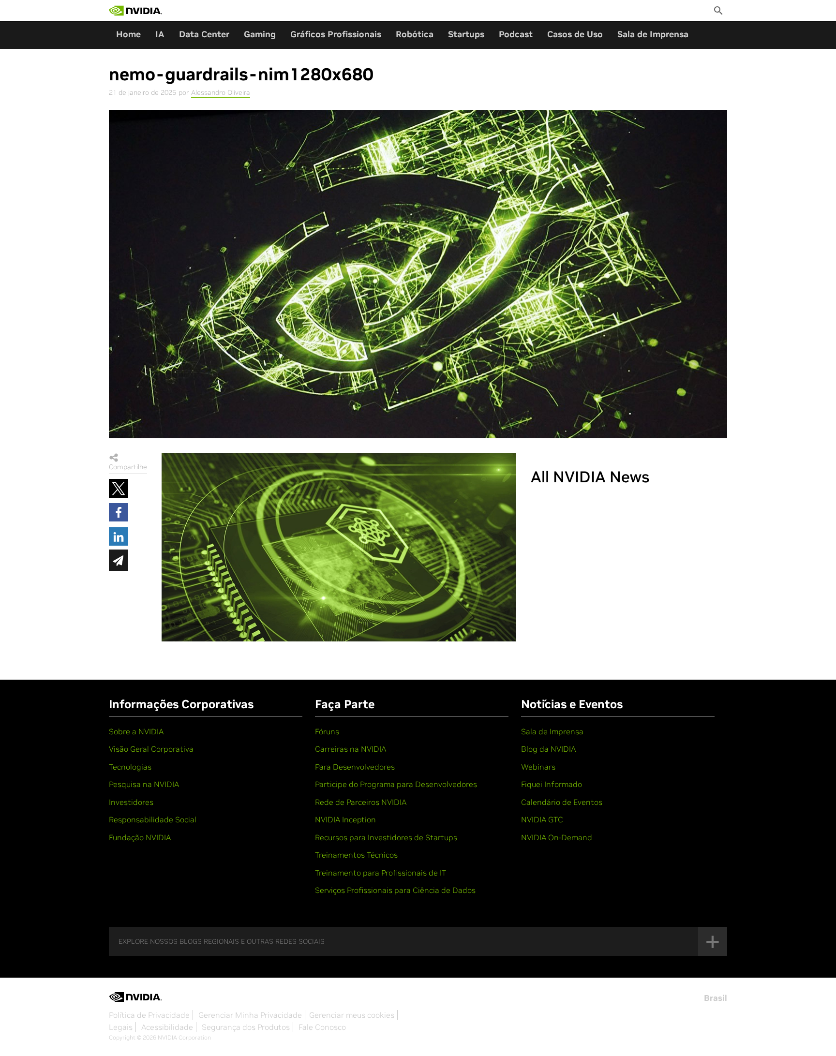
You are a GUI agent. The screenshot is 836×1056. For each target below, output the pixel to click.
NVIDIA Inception (345, 819)
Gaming (260, 34)
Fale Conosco (322, 1027)
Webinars (538, 767)
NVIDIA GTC (542, 819)
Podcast (516, 34)
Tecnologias (130, 767)
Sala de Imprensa (652, 34)
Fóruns (327, 731)
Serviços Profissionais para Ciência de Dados (395, 890)
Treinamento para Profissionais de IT (380, 873)
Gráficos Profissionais (335, 34)
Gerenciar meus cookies (351, 1015)
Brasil (715, 998)
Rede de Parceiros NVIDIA (360, 802)
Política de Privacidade (149, 1015)
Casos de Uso (575, 34)
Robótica (414, 34)
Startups (466, 34)
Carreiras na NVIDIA (350, 749)
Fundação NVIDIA (140, 837)
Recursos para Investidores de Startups (386, 837)
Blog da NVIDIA (548, 749)
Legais (121, 1027)
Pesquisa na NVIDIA (144, 784)
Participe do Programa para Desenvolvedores (396, 784)
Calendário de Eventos (561, 802)
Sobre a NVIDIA (136, 731)
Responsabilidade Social (152, 819)
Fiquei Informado (551, 784)
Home (128, 34)
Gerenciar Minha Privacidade (250, 1015)
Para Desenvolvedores (355, 767)
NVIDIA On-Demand (556, 837)
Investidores (131, 802)
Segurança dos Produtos (246, 1027)
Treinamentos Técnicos (356, 855)
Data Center (204, 34)
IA (159, 34)
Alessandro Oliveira (220, 92)
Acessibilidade (167, 1027)
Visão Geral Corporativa (151, 749)
